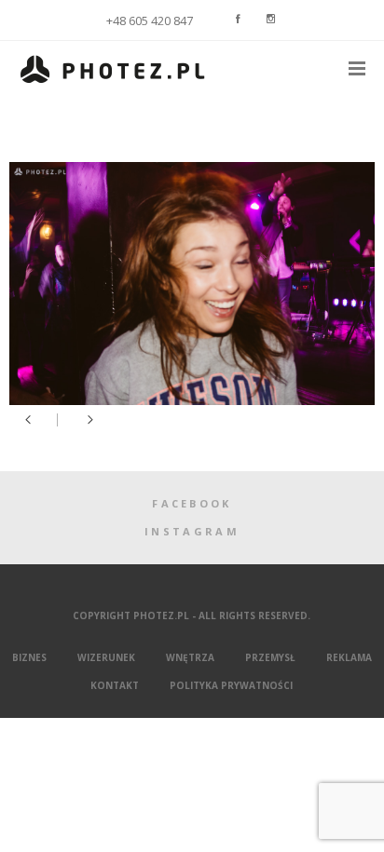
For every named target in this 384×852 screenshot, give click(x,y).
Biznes (29, 657)
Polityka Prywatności (231, 685)
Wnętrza (190, 657)
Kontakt (114, 685)
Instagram (192, 531)
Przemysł (270, 657)
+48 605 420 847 (149, 21)
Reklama (349, 657)
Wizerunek (106, 657)
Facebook (191, 503)
